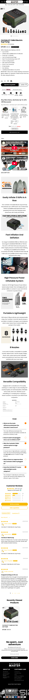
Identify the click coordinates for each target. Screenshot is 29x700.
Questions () (15, 513)
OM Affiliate (5, 671)
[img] (4, 521)
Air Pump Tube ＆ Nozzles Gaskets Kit (24, 115)
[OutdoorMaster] (14, 2)
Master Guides (6, 673)
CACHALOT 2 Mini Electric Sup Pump (5, 115)
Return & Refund (18, 677)
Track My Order (17, 673)
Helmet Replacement (19, 680)
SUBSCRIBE (14, 658)
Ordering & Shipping (19, 676)
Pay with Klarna (17, 679)
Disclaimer (22, 695)
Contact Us (17, 671)
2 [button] (12, 593)
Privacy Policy (7, 695)
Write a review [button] (14, 504)
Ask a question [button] (14, 508)
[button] (4, 44)
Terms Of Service (15, 695)
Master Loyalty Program (6, 677)
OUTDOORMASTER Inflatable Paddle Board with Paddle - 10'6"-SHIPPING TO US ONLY (14, 117)
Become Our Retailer (6, 675)
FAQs (15, 674)
